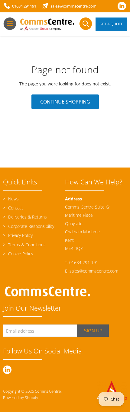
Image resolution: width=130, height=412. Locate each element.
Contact (15, 208)
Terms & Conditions (26, 245)
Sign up (93, 330)
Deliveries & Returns (27, 217)
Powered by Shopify (20, 397)
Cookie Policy (20, 254)
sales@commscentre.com (94, 271)
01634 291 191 (83, 262)
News (13, 199)
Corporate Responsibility (30, 226)
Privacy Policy (20, 235)
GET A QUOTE (111, 24)
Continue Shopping (65, 101)
